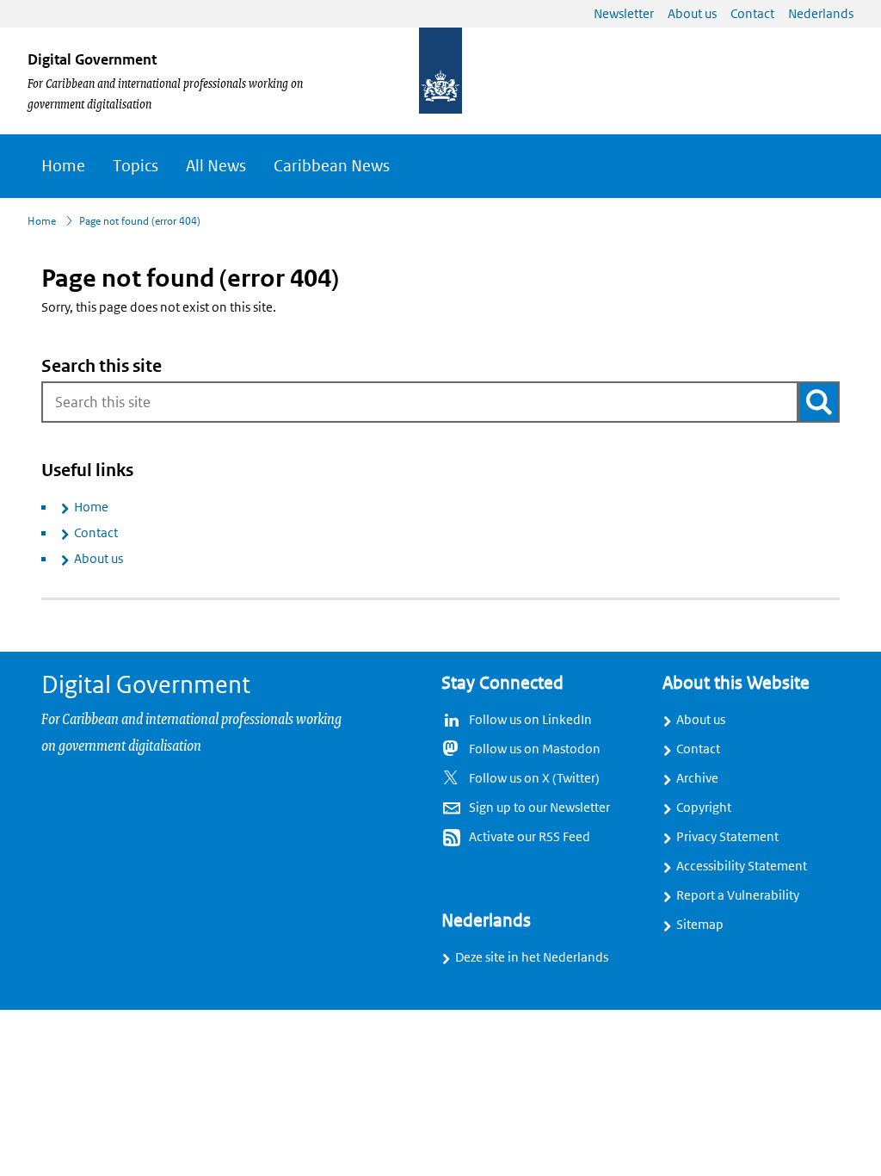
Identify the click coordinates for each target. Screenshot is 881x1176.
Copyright (703, 807)
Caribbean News (332, 166)
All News (216, 166)
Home (63, 166)
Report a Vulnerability (737, 895)
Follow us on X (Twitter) (534, 778)
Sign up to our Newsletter (539, 807)
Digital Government (92, 59)
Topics (135, 166)
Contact (96, 533)
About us (98, 558)
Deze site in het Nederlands (531, 957)
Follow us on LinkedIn (530, 719)
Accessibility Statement (741, 866)
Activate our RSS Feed (529, 837)
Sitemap (700, 924)
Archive (697, 778)
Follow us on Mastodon (535, 749)
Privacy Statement (727, 837)
